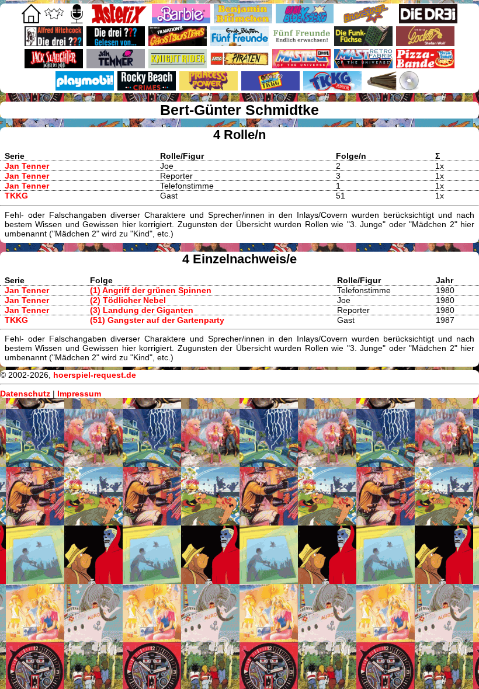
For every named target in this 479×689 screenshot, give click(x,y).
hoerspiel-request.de (94, 375)
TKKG (16, 195)
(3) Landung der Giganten (141, 310)
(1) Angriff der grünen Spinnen (150, 290)
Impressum (79, 393)
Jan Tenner (27, 165)
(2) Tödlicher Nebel (128, 300)
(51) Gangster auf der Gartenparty (157, 320)
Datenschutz (25, 393)
